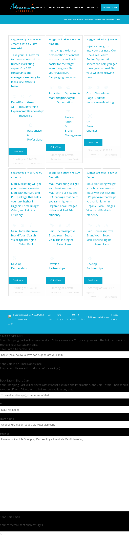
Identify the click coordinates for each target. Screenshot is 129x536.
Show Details (35, 163)
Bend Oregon (59, 317)
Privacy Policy (114, 317)
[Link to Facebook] (97, 329)
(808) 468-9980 (76, 317)
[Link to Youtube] (118, 329)
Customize (18, 163)
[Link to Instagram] (102, 329)
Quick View (18, 151)
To (1, 404)
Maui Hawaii (51, 317)
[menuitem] (21, 7)
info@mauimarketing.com (98, 317)
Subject (4, 433)
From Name (7, 418)
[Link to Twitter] (108, 329)
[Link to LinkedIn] (113, 329)
